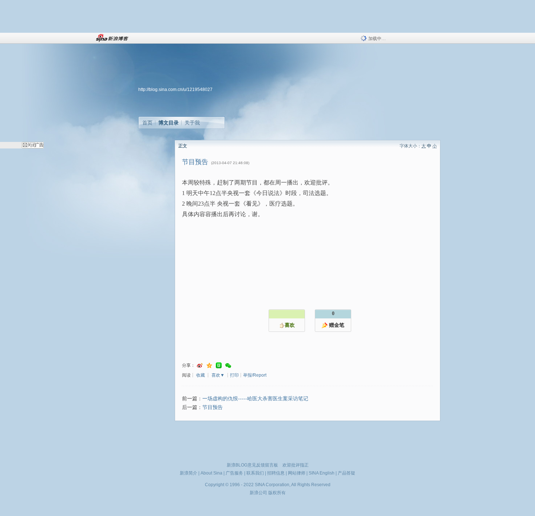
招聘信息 (276, 473)
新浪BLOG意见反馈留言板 (252, 465)
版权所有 (277, 492)
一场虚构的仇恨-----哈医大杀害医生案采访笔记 (255, 398)
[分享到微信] (228, 365)
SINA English (321, 473)
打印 (234, 375)
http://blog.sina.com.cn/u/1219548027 (175, 89)
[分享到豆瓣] (219, 365)
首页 (147, 123)
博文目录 (168, 123)
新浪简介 (188, 473)
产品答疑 (346, 473)
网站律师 (296, 473)
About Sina (211, 473)
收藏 (200, 375)
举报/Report (254, 375)
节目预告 (212, 407)
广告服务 (234, 473)
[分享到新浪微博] (200, 365)
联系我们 (255, 473)
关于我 (192, 123)
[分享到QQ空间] (209, 365)
